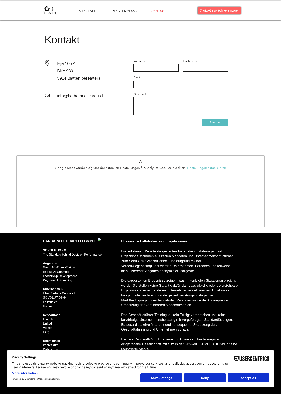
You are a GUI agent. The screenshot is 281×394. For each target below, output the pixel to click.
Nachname (190, 60)
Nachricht (140, 93)
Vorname (139, 60)
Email (137, 77)
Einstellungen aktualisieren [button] (206, 168)
